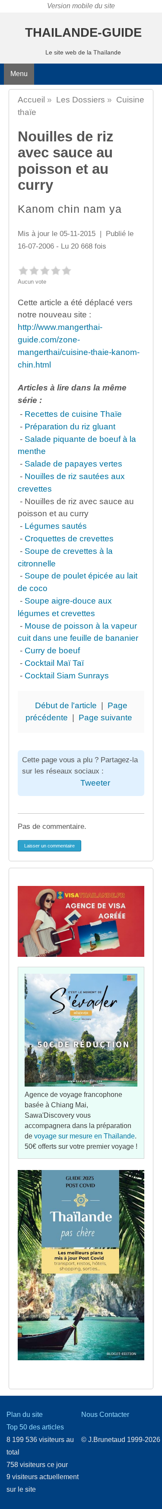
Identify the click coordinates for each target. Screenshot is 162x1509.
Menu (19, 73)
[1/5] (23, 270)
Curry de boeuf (52, 650)
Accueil (31, 99)
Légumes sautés (56, 526)
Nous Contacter (105, 1414)
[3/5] (44, 270)
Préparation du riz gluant (70, 426)
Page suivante (105, 717)
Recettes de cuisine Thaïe (73, 414)
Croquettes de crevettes (69, 538)
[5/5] (66, 270)
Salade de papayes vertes (73, 463)
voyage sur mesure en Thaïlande (84, 1136)
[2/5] (34, 270)
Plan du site (24, 1414)
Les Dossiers (80, 99)
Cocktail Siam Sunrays (67, 675)
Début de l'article (66, 705)
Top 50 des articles (35, 1427)
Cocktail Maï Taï (54, 663)
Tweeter (95, 782)
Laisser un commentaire (49, 845)
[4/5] (55, 270)
